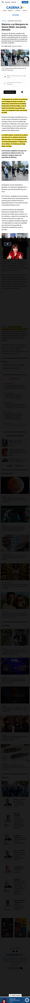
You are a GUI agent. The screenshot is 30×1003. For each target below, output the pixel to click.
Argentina (10, 10)
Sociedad (4, 21)
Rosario (24, 10)
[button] (26, 59)
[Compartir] (22, 92)
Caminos (13, 2)
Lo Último (4, 10)
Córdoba (17, 10)
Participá (25, 2)
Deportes (7, 2)
